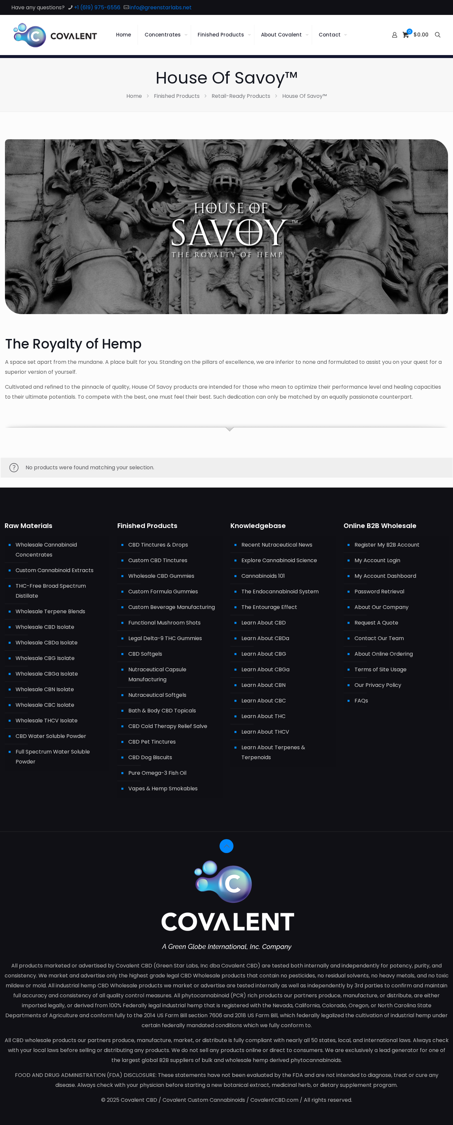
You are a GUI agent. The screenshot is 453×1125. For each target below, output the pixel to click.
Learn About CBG (263, 654)
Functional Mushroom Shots (164, 623)
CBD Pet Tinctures (152, 742)
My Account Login (377, 560)
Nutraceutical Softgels (157, 695)
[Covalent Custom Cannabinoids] (55, 35)
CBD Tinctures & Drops (158, 545)
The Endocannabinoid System (280, 591)
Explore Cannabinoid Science (279, 560)
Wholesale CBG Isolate (45, 658)
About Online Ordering (384, 654)
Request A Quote (376, 623)
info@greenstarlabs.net (161, 7)
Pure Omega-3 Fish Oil (157, 773)
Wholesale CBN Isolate (45, 689)
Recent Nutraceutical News (276, 545)
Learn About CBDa (265, 638)
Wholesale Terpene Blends (50, 611)
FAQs (361, 700)
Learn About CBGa (265, 669)
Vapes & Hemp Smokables (163, 788)
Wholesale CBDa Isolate (47, 642)
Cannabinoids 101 (263, 576)
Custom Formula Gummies (163, 591)
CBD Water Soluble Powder (51, 736)
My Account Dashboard (385, 576)
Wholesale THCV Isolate (47, 720)
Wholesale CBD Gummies (161, 576)
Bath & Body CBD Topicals (162, 710)
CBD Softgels (145, 654)
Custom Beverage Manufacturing (171, 607)
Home (134, 96)
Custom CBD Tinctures (157, 560)
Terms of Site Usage (381, 669)
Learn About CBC (263, 700)
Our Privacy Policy (378, 685)
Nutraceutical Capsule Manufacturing (157, 674)
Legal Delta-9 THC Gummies (165, 638)
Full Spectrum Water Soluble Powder (53, 756)
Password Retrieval (379, 591)
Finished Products (177, 96)
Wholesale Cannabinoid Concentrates (46, 550)
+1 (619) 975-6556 (97, 7)
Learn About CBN (263, 685)
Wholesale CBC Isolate (45, 705)
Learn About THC (263, 716)
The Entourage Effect (269, 607)
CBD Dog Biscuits (150, 757)
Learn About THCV (265, 732)
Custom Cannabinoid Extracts (55, 570)
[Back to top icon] (226, 846)
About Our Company (382, 607)
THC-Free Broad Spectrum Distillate (51, 591)
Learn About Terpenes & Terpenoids (273, 752)
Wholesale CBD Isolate (45, 627)
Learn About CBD (263, 623)
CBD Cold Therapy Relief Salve (167, 726)
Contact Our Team (379, 638)
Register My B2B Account (387, 545)
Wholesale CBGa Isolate (47, 674)
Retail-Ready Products (241, 96)
